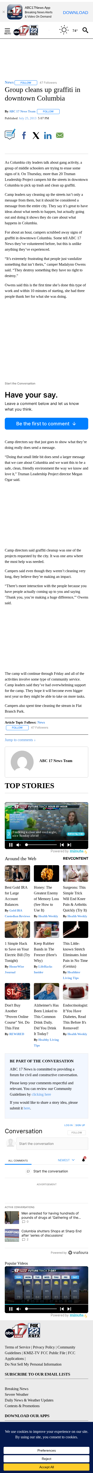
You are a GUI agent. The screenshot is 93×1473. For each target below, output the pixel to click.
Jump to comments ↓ (20, 740)
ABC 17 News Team (22, 111)
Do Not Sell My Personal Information (33, 1364)
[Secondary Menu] (11, 30)
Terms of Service (17, 1347)
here (27, 1108)
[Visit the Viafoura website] (78, 1253)
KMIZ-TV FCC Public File (44, 1353)
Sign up (80, 1125)
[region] (46, 1190)
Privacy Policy (44, 1347)
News (41, 722)
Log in (68, 1125)
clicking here (41, 1094)
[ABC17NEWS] (31, 30)
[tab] (18, 1160)
